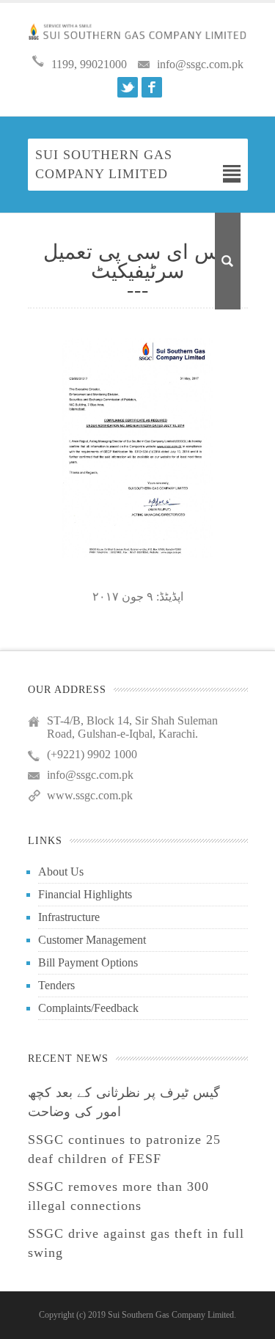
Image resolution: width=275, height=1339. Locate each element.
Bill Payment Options (88, 962)
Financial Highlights (85, 894)
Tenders (56, 985)
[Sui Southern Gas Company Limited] (138, 30)
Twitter (127, 87)
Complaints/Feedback (88, 1008)
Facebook (152, 87)
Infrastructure (69, 917)
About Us (61, 871)
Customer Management (92, 939)
